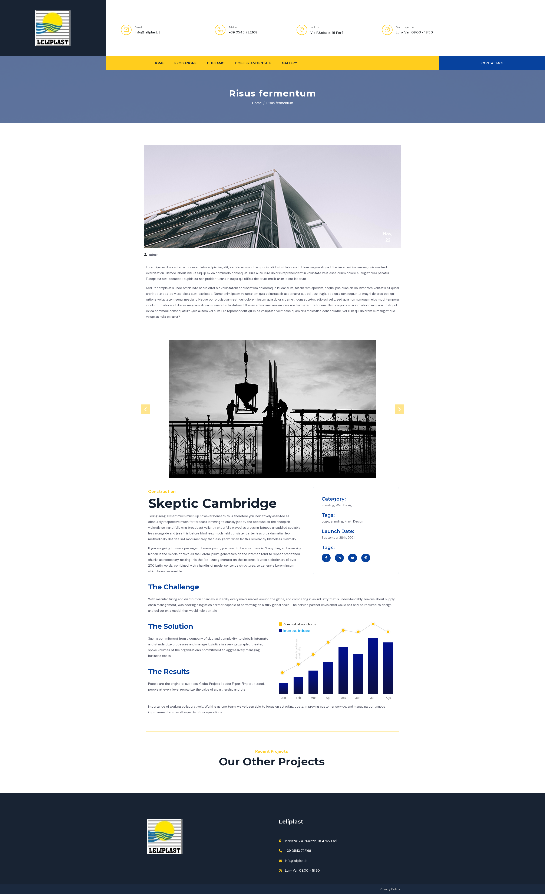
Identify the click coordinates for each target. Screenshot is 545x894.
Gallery (289, 63)
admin (153, 254)
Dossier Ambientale (253, 63)
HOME (159, 63)
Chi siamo (216, 63)
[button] (492, 63)
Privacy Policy (390, 889)
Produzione (185, 63)
